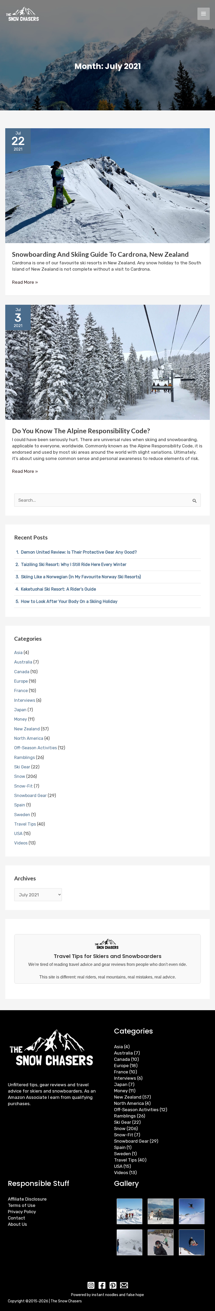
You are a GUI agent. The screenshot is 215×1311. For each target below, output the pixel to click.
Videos (21, 843)
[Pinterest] (113, 1285)
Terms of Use (21, 1205)
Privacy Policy (22, 1211)
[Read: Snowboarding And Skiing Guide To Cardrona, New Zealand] (107, 185)
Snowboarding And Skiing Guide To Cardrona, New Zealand (100, 254)
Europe (21, 681)
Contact (16, 1218)
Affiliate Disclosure (27, 1199)
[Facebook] (102, 1285)
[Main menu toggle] (203, 14)
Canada (21, 671)
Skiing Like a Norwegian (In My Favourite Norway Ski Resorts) (81, 576)
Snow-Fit (23, 786)
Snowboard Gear (30, 795)
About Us (17, 1224)
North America (28, 738)
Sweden (22, 814)
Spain (19, 804)
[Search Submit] (194, 501)
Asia (18, 652)
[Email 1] (124, 1285)
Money (20, 719)
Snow (19, 776)
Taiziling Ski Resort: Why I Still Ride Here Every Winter (73, 564)
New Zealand (27, 728)
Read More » (25, 282)
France (21, 690)
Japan (20, 709)
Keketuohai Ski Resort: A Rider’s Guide (58, 589)
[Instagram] (91, 1285)
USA (18, 833)
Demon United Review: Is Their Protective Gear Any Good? (79, 552)
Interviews (24, 700)
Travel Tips (25, 824)
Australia (23, 662)
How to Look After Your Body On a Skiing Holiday (69, 601)
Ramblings (24, 757)
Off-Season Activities (35, 747)
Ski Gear (22, 766)
